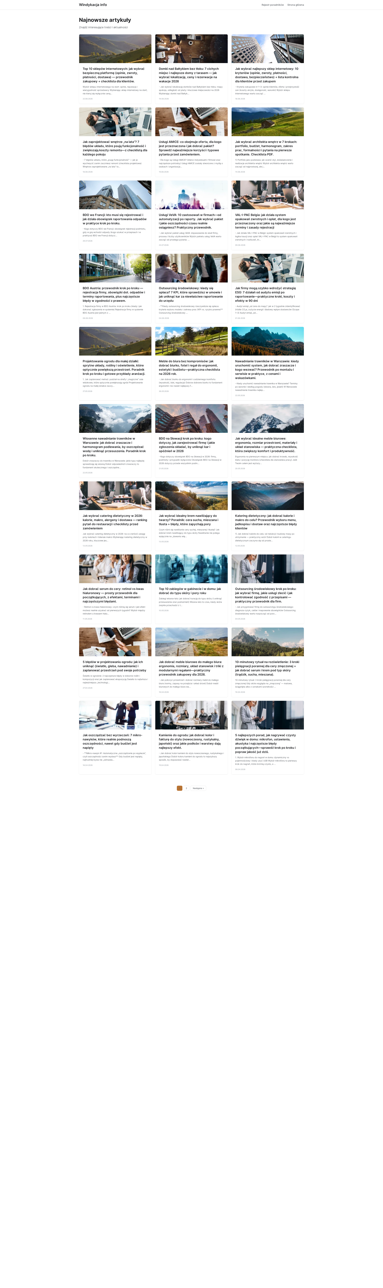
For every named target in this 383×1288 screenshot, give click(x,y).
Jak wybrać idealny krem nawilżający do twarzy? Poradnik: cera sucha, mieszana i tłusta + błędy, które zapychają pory (188, 520)
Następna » (198, 788)
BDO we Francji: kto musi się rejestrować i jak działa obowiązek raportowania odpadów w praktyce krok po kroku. (115, 219)
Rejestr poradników (273, 4)
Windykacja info (93, 5)
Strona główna (295, 4)
